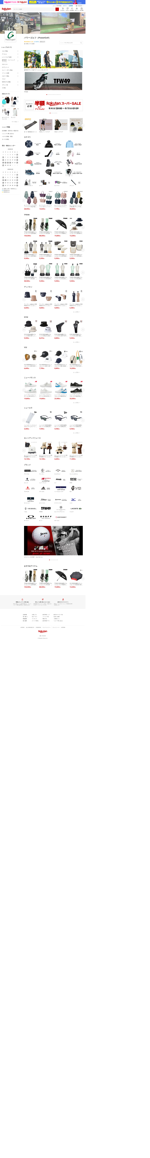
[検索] (57, 9)
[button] (79, 6)
